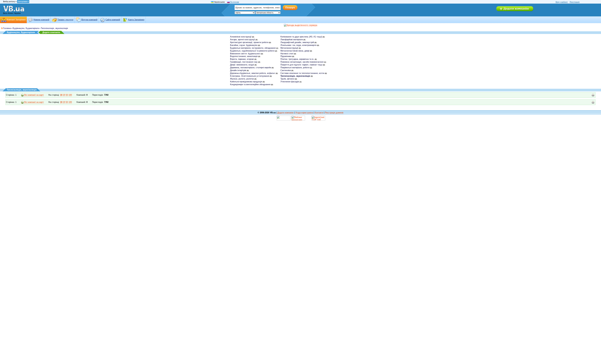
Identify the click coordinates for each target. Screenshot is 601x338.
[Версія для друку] (593, 95)
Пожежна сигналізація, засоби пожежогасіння (302, 62)
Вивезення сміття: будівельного (245, 53)
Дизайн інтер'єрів (238, 70)
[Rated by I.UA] (283, 118)
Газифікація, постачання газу (244, 62)
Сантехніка (285, 70)
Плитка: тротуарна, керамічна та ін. (297, 59)
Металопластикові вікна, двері (294, 51)
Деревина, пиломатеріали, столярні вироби (250, 67)
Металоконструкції (289, 48)
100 (70, 95)
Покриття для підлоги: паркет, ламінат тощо (301, 65)
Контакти (319, 112)
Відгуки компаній (89, 19)
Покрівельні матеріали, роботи (294, 67)
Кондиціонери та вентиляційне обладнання (250, 84)
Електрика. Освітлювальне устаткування (249, 76)
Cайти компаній (112, 19)
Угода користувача (304, 112)
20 (64, 95)
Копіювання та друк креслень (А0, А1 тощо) (301, 37)
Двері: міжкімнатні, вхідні (242, 65)
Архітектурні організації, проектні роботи (249, 42)
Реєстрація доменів (334, 112)
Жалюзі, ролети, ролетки (242, 79)
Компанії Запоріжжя (16, 19)
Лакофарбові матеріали (291, 39)
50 (67, 95)
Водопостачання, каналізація (244, 56)
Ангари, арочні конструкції (242, 39)
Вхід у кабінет (562, 2)
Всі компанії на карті (34, 95)
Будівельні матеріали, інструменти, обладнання (253, 48)
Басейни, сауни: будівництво (243, 45)
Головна (7, 28)
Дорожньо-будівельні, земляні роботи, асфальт (252, 73)
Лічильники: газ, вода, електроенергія (298, 45)
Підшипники (286, 56)
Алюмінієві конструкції (241, 37)
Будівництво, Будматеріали (26, 28)
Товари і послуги (65, 19)
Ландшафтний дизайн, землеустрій (297, 42)
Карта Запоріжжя (136, 19)
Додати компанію (51, 32)
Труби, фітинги (287, 79)
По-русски (234, 2)
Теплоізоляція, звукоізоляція (54, 28)
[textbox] (258, 7)
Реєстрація (575, 2)
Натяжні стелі (286, 53)
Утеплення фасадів (289, 81)
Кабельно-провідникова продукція (246, 81)
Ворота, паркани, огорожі (242, 59)
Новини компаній (41, 19)
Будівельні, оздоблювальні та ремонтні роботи (252, 51)
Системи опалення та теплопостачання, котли (302, 73)
